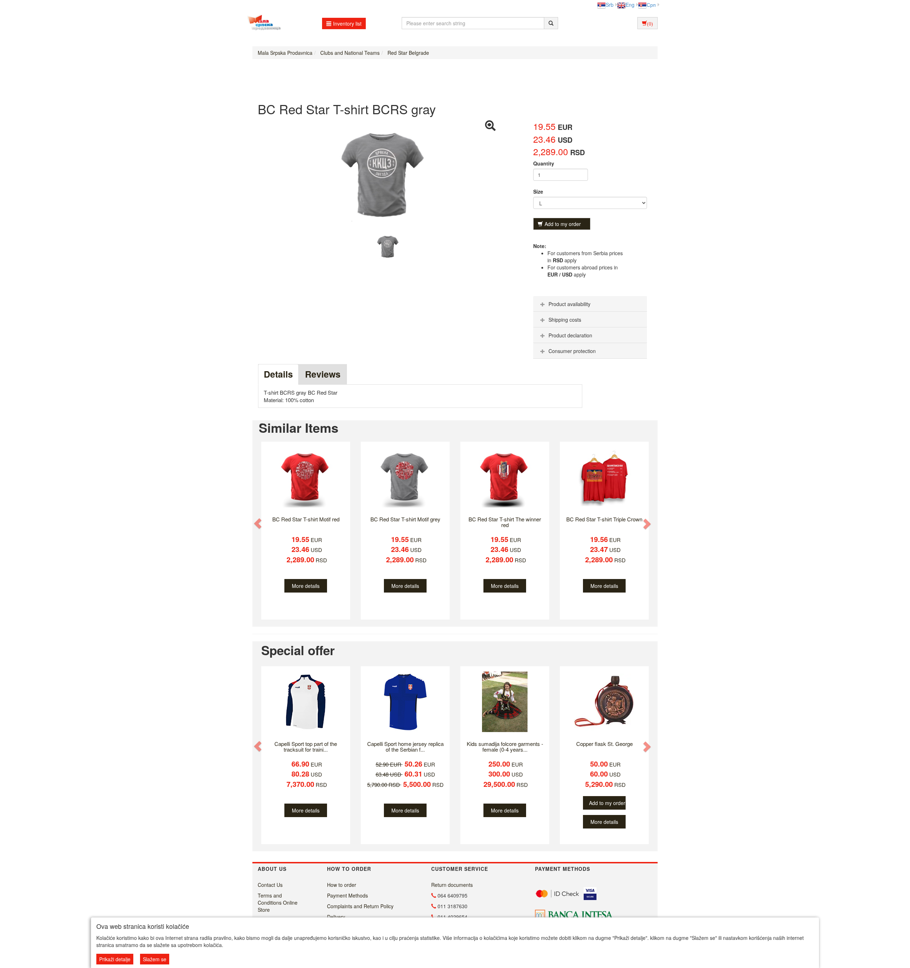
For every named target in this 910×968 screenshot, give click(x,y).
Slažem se (154, 959)
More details (306, 585)
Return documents (452, 884)
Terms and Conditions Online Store (278, 902)
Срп (651, 4)
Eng (630, 4)
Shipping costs (564, 319)
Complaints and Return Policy (360, 906)
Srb (610, 4)
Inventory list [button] (347, 23)
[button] (258, 523)
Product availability (569, 303)
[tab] (590, 304)
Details (278, 374)
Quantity (543, 163)
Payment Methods (347, 895)
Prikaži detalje (114, 959)
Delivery (336, 916)
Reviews (323, 374)
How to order (341, 884)
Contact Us (270, 884)
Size (538, 191)
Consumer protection (572, 350)
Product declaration (570, 335)
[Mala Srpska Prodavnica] (262, 23)
